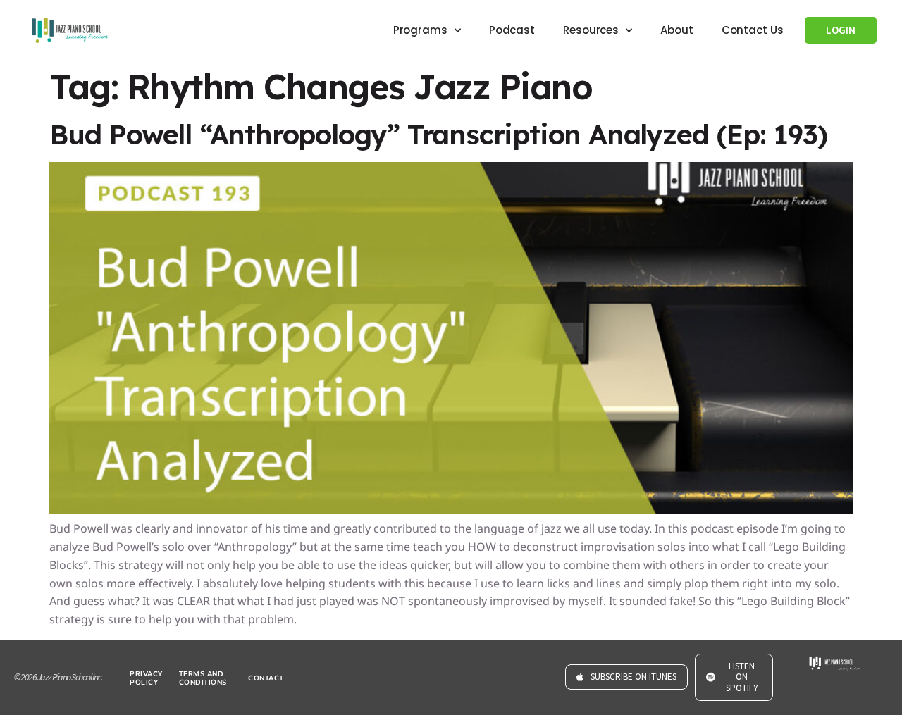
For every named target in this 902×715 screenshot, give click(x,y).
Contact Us (753, 30)
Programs (420, 30)
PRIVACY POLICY (146, 678)
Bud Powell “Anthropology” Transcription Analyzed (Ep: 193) (438, 134)
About (676, 30)
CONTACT (266, 678)
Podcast (512, 30)
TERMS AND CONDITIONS (203, 678)
